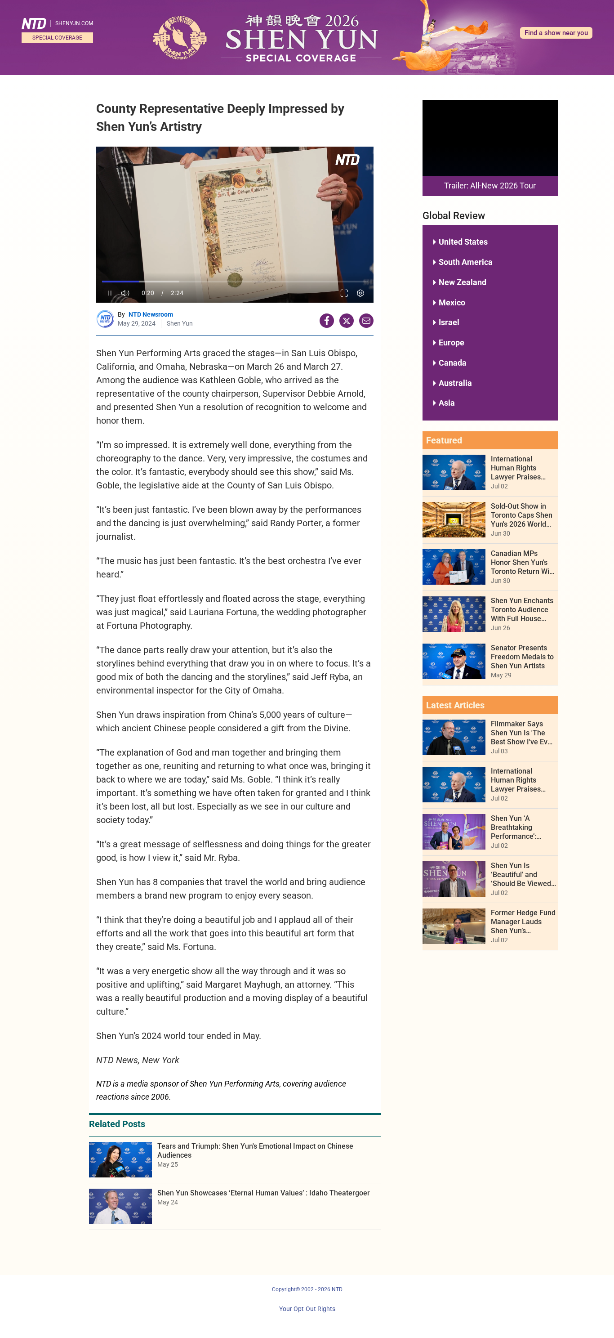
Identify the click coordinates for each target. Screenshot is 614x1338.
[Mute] (125, 293)
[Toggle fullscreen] (344, 293)
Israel (449, 322)
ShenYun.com (74, 23)
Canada (453, 362)
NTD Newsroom (151, 314)
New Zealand (462, 282)
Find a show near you (556, 33)
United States (463, 241)
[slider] (235, 281)
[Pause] (109, 293)
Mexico (452, 302)
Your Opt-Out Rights (307, 1309)
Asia (447, 402)
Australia (455, 383)
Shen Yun (180, 323)
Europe (451, 342)
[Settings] (360, 293)
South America (466, 262)
